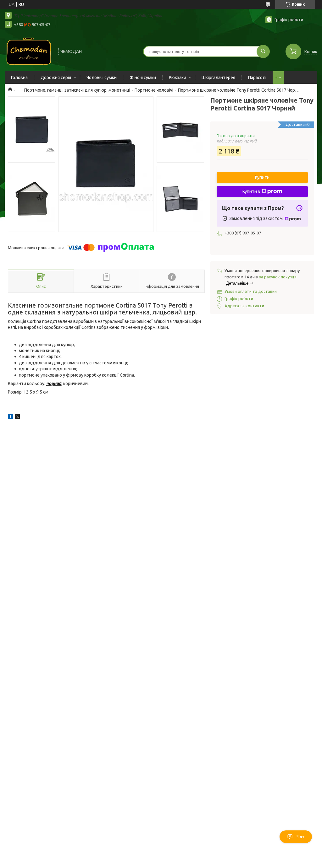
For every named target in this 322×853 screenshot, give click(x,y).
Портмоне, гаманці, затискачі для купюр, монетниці (77, 90)
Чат (300, 836)
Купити (262, 177)
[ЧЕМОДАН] (29, 51)
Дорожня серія (56, 77)
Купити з (251, 191)
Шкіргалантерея (218, 77)
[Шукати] (263, 51)
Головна (19, 77)
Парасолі (257, 77)
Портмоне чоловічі (154, 90)
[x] (17, 417)
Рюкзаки (177, 77)
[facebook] (10, 417)
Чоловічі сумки (101, 77)
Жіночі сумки (143, 77)
